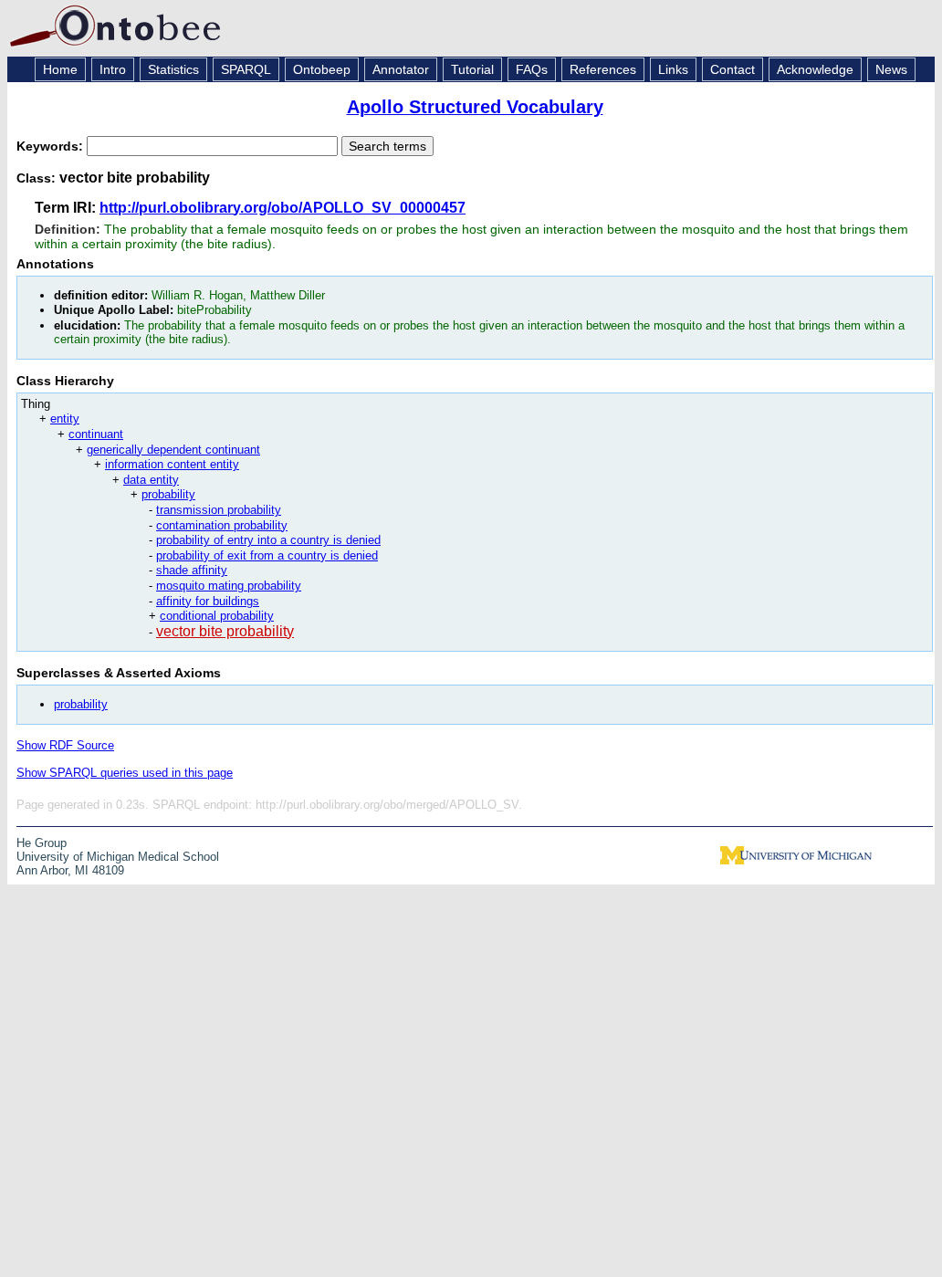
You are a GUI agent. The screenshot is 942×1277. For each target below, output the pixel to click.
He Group (41, 843)
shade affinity (191, 570)
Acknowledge (815, 69)
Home (60, 69)
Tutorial (472, 69)
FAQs (532, 69)
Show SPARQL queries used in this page (124, 773)
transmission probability (218, 510)
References (603, 69)
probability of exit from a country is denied (267, 555)
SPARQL (246, 69)
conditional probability (217, 616)
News (891, 69)
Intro (112, 69)
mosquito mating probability (228, 585)
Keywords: (51, 146)
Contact (732, 69)
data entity (151, 480)
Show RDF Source (65, 745)
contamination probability (222, 525)
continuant (95, 434)
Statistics (173, 69)
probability (168, 494)
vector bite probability (225, 631)
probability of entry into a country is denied (268, 540)
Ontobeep (322, 69)
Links (673, 69)
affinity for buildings (207, 601)
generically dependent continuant (173, 449)
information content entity (172, 464)
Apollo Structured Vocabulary (475, 107)
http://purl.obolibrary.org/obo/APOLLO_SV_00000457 (282, 207)
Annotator (400, 69)
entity (64, 418)
